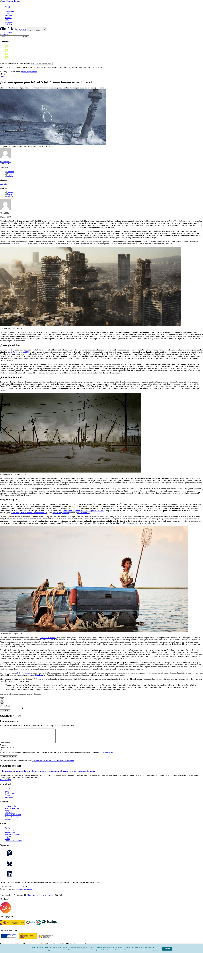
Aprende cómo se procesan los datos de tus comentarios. (53, 761)
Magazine (8, 22)
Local (7, 9)
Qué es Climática (11, 806)
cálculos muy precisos (61, 513)
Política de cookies (12, 817)
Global (7, 7)
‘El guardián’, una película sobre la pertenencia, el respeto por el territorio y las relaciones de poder (47, 771)
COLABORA (5, 711)
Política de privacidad (13, 815)
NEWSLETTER (6, 32)
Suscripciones (10, 832)
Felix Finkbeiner (23, 673)
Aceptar (167, 948)
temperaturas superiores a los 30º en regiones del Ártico (83, 511)
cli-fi (5, 184)
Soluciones (9, 16)
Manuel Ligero (5, 162)
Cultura (7, 13)
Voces (7, 20)
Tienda (7, 828)
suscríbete (46, 895)
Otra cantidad (5, 706)
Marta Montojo (5, 780)
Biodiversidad (10, 11)
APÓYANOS (21, 30)
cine (1, 184)
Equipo (7, 810)
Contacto (8, 819)
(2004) (26, 352)
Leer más (155, 950)
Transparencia (10, 813)
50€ (2, 703)
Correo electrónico (7, 747)
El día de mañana (17, 352)
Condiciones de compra (13, 841)
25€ (2, 701)
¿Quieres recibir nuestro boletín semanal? (15, 63)
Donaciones (9, 830)
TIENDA (8, 24)
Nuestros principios (12, 808)
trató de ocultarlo (83, 513)
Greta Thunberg (36, 675)
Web (1, 750)
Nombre (4, 745)
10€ (2, 699)
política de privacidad (29, 72)
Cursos (7, 839)
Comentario (5, 743)
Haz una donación (34, 895)
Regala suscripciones (12, 834)
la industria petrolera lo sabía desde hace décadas (29, 513)
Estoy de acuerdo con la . (19, 72)
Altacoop (8, 18)
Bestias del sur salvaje (48, 638)
